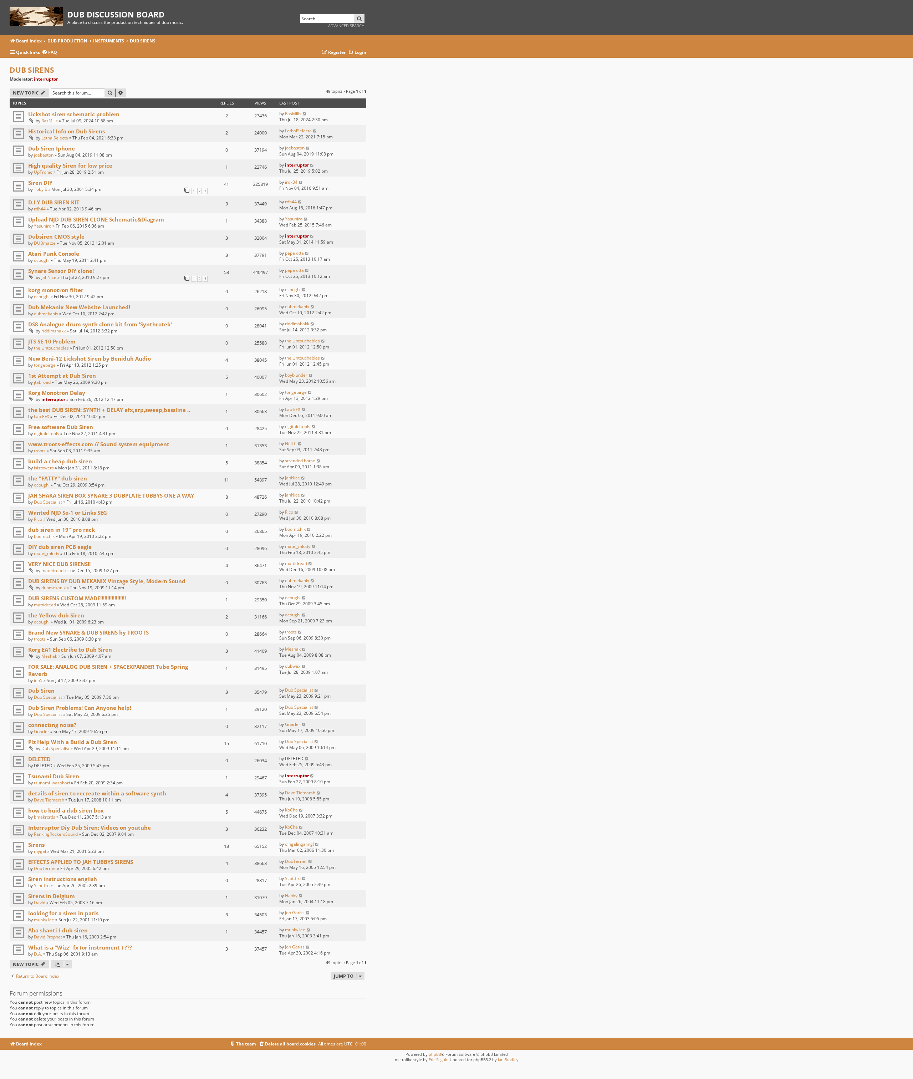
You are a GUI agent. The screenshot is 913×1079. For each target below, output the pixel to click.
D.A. (38, 954)
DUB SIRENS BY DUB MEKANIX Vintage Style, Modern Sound (106, 581)
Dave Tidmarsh (49, 800)
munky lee (44, 920)
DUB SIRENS (32, 70)
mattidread (52, 571)
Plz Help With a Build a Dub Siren (72, 741)
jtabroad (42, 382)
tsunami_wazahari (52, 783)
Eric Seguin (439, 1059)
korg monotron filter (55, 290)
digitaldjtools (46, 434)
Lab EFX (41, 416)
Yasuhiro (42, 226)
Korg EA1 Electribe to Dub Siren (70, 649)
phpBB (435, 1054)
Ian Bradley (508, 1059)
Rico (38, 519)
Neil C (291, 444)
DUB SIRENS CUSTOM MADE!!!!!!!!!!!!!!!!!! (77, 598)
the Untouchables (51, 348)
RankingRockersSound (56, 834)
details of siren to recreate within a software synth (97, 793)
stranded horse (300, 461)
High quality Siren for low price (70, 165)
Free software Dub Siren (60, 427)
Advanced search (346, 25)
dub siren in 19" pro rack (61, 529)
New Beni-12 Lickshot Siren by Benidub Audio (89, 358)
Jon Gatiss (295, 913)
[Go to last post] (304, 114)
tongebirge (45, 365)
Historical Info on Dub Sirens (66, 131)
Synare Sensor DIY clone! (61, 270)
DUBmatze (45, 243)
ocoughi (42, 260)
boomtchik (44, 536)
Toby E (40, 189)
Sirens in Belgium (51, 896)
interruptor (46, 79)
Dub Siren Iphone (51, 148)
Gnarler (41, 731)
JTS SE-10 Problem (52, 341)
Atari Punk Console (53, 253)
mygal (40, 851)
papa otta (294, 253)
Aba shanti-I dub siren (58, 930)
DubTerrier (45, 868)
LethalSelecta (54, 138)
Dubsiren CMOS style (56, 236)
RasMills (49, 121)
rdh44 (40, 209)
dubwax (292, 666)
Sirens (36, 844)
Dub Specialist (48, 502)
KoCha (291, 810)
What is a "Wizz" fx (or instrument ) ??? (80, 947)
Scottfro (42, 885)
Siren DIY (40, 182)
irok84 (291, 182)
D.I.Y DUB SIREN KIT (54, 202)
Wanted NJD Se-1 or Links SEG (67, 512)
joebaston (43, 155)
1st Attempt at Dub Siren (62, 375)
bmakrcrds (44, 817)
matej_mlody (46, 553)
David (39, 903)
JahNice (48, 277)
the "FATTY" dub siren (57, 478)
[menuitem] (49, 52)
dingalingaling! (299, 844)
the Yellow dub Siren (56, 615)
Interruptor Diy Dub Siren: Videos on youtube (89, 827)
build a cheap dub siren (60, 461)
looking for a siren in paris (63, 913)
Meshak (49, 656)
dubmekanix (46, 314)
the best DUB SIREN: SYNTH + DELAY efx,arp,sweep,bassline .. (109, 409)
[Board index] (38, 15)
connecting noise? (52, 724)
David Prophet (48, 937)
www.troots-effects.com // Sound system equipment (98, 444)
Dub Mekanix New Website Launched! (79, 307)
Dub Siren (41, 690)
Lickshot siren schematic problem (73, 114)
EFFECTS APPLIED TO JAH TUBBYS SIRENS (80, 861)
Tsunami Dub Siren (53, 776)
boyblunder (296, 375)
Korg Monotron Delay (56, 392)
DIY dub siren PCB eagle (60, 546)
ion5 (38, 680)
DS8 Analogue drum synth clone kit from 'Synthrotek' (100, 324)
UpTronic (43, 172)
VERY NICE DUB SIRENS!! (59, 564)
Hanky (291, 895)
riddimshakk (53, 331)
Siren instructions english (62, 878)
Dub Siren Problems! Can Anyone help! (79, 707)
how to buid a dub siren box (66, 810)
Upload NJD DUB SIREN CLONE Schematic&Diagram (96, 219)
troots (40, 451)
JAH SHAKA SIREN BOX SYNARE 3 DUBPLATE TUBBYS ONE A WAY (111, 495)
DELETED (39, 759)
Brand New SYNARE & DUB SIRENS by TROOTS (88, 632)
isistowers (44, 468)
